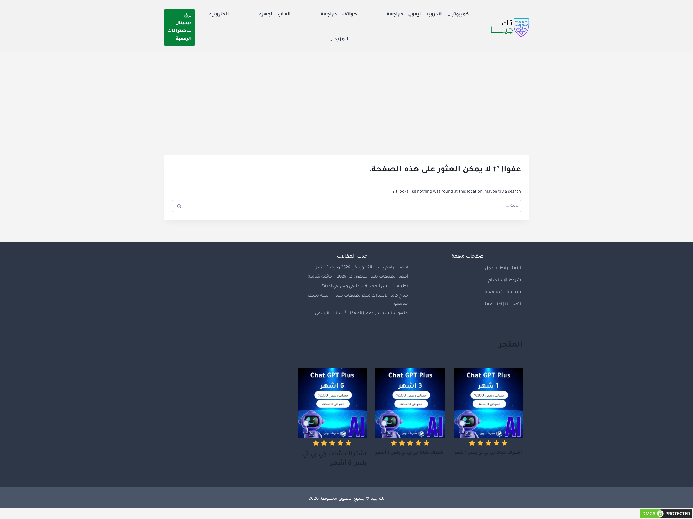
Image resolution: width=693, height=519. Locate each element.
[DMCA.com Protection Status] (346, 513)
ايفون (414, 14)
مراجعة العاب (307, 14)
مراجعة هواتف (372, 14)
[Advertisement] (346, 93)
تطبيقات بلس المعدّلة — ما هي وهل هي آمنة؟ (365, 286)
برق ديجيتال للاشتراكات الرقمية (179, 27)
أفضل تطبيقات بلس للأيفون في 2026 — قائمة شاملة (358, 277)
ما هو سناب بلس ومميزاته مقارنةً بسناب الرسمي (361, 313)
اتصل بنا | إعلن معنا (502, 304)
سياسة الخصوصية (503, 292)
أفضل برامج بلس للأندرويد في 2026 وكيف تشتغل (361, 267)
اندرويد (434, 14)
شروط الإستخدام (504, 280)
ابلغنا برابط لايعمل (503, 268)
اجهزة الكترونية (240, 14)
